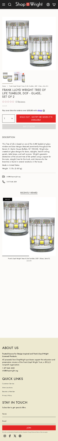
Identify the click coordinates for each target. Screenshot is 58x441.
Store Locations (7, 388)
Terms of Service (40, 432)
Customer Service (8, 384)
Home (4, 86)
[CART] (54, 4)
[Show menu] (3, 4)
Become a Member (8, 391)
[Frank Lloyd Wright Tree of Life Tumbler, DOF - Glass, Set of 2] (29, 226)
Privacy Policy (7, 395)
